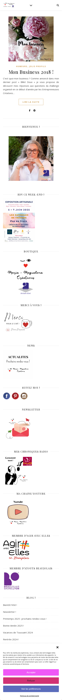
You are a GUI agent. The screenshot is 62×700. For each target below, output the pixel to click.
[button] (57, 647)
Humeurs (21, 66)
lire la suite (31, 102)
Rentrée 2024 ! (11, 639)
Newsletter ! (9, 611)
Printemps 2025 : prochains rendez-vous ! (24, 618)
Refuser (31, 680)
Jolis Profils (37, 66)
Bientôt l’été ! (10, 604)
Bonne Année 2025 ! (13, 625)
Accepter (31, 672)
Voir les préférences (31, 689)
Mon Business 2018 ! (31, 72)
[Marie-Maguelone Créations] (9, 5)
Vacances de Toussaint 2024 (18, 632)
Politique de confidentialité (29, 696)
